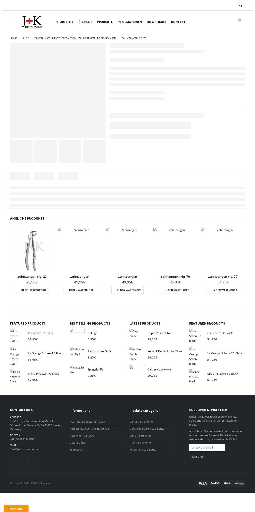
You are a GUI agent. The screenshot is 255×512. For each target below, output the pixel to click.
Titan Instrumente (140, 442)
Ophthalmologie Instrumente (146, 428)
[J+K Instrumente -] (32, 22)
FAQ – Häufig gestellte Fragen (87, 421)
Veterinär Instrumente (142, 449)
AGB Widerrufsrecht (82, 435)
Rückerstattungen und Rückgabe (89, 428)
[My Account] (219, 22)
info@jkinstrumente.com (24, 449)
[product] (32, 250)
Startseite (65, 22)
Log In (241, 5)
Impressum (76, 449)
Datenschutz (77, 442)
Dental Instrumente (141, 421)
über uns (85, 22)
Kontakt (178, 22)
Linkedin (33, 461)
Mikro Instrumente (140, 435)
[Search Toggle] (228, 22)
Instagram (24, 461)
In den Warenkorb (33, 290)
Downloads (156, 22)
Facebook (14, 461)
